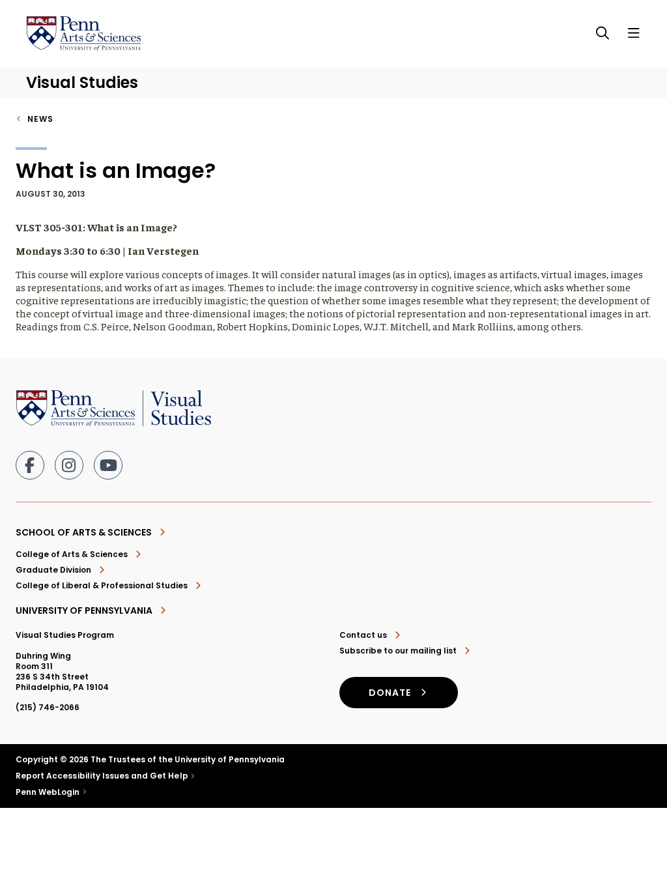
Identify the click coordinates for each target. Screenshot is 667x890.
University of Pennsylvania (84, 610)
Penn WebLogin (48, 792)
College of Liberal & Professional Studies (102, 585)
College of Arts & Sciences (72, 554)
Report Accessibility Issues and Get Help (102, 776)
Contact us (363, 635)
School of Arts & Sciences (84, 532)
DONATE (390, 692)
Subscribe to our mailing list (398, 651)
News (40, 119)
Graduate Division (53, 569)
